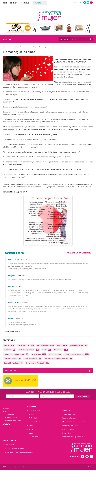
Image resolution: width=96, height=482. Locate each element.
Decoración (66, 433)
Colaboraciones (9, 414)
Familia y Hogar (45, 345)
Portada (6, 408)
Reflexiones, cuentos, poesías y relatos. (19, 452)
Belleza (9, 345)
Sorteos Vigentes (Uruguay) (14, 448)
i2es (91, 467)
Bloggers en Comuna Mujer (16, 354)
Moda (61, 345)
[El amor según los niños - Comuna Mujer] (48, 16)
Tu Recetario (38, 354)
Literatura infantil (12, 358)
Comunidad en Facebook (13, 363)
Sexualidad (60, 350)
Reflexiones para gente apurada (58, 358)
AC (88, 467)
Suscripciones (10, 444)
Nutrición (9, 350)
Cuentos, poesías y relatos (76, 354)
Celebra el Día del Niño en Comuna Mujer (23, 47)
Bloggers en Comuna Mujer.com (73, 422)
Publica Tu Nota (55, 354)
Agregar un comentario (79, 253)
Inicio (5, 3)
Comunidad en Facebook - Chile (37, 363)
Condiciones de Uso (10, 417)
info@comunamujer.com (29, 467)
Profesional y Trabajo (28, 350)
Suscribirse (25, 3)
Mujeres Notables (78, 345)
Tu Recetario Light (32, 358)
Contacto (14, 3)
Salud (46, 350)
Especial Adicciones (69, 418)
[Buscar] (91, 39)
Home (5, 47)
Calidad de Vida (25, 345)
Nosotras (6, 411)
